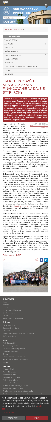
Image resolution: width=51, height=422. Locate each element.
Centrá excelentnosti (10, 351)
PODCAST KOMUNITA (12, 55)
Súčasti (5, 315)
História (6, 304)
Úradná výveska (9, 313)
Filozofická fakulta (9, 374)
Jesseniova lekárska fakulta (13, 388)
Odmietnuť (13, 418)
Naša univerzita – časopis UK (13, 318)
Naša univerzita (11, 51)
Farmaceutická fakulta (11, 383)
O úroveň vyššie (14, 36)
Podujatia (8, 48)
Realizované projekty (10, 346)
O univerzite (8, 299)
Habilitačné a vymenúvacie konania (16, 359)
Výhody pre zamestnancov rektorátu (21, 66)
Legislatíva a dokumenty (12, 310)
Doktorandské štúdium (11, 328)
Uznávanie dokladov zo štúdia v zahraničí (18, 333)
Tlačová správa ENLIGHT (12, 255)
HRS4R (5, 362)
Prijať (36, 418)
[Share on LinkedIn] (46, 260)
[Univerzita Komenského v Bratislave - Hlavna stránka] (6, 11)
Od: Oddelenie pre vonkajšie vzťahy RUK (39, 126)
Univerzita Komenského (13, 29)
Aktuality (8, 44)
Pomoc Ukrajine (11, 59)
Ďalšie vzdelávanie (10, 336)
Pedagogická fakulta (10, 380)
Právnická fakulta (9, 372)
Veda (5, 340)
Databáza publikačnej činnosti (14, 348)
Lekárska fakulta (9, 369)
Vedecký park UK (9, 343)
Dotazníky (8, 63)
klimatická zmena (21, 206)
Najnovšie (8, 74)
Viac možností (8, 412)
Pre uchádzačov (9, 325)
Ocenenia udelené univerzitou (14, 357)
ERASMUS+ (7, 331)
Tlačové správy (11, 40)
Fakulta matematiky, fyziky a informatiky (18, 391)
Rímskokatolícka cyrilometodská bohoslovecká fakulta (23, 394)
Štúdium (6, 322)
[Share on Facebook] (41, 260)
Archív (7, 70)
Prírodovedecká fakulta (11, 377)
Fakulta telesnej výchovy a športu (15, 385)
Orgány (5, 307)
